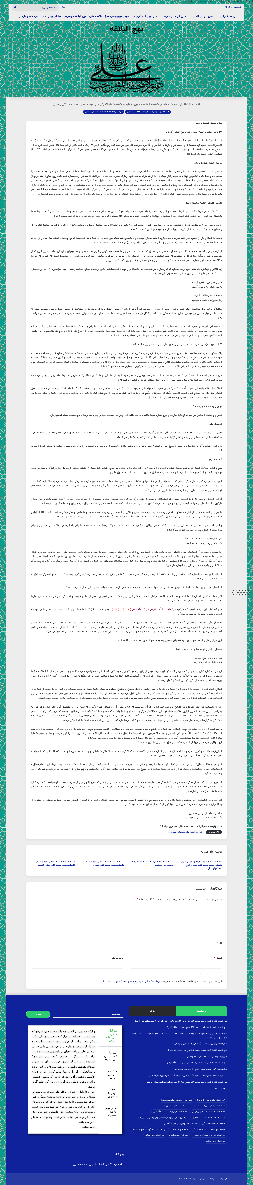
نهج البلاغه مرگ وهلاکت (215, 1141)
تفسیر (108, 1164)
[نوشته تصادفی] (63, 7)
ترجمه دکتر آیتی (227, 16)
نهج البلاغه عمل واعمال (178, 1135)
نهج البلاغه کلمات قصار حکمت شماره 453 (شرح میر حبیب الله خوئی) (197, 1063)
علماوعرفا (118, 1164)
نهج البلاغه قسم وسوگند (154, 1135)
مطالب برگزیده (53, 16)
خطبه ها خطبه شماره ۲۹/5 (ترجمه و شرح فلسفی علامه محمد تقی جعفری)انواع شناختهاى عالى (201, 865)
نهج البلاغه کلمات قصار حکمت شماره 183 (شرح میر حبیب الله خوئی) (197, 1027)
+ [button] (241, 592)
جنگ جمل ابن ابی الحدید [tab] (111, 1074)
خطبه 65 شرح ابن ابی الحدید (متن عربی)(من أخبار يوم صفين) (200, 1044)
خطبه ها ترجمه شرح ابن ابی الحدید (210, 1106)
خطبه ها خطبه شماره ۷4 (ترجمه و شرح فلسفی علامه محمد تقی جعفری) (105, 863)
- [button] (247, 592)
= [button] (235, 592)
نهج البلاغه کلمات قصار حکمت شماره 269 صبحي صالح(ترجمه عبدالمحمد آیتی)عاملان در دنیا (187, 1082)
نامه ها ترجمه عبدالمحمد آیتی (213, 1123)
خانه (195, 104)
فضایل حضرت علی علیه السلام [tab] (111, 1035)
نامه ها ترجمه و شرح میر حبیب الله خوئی (180, 1123)
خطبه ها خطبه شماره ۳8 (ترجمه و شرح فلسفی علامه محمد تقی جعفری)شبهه (55, 863)
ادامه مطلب (88, 1126)
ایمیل (218, 958)
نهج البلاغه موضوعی (75, 16)
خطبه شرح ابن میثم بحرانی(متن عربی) (176, 1100)
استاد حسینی (80, 1164)
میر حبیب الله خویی (146, 16)
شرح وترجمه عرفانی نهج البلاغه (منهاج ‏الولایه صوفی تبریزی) (164, 1117)
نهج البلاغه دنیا (138, 1129)
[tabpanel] (63, 1079)
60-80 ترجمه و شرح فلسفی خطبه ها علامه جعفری (162, 104)
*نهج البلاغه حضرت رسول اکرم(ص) (211, 1100)
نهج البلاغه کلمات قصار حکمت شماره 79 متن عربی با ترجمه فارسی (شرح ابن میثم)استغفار (188, 1075)
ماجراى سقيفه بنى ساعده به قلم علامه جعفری (207, 1056)
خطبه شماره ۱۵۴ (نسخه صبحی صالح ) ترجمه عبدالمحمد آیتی (200, 1069)
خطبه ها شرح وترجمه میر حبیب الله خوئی (170, 1111)
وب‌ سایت (117, 958)
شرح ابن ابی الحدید (202, 16)
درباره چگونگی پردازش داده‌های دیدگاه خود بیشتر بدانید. (129, 982)
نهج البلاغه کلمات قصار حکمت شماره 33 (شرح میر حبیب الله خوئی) (197, 1050)
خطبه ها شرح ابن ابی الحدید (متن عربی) (208, 1111)
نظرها (153, 1011)
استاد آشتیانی (96, 1164)
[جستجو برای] (15, 7)
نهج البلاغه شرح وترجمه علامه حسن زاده (209, 1135)
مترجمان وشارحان (29, 16)
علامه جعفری (95, 16)
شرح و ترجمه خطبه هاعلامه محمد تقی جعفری (104, 111)
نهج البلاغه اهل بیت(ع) (157, 1129)
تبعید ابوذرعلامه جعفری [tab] (110, 1093)
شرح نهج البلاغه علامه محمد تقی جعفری (186, 832)
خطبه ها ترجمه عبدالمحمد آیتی (179, 1106)
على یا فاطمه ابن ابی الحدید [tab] (110, 1056)
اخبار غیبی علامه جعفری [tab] (111, 1111)
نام (219, 943)
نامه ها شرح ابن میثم (180, 1129)
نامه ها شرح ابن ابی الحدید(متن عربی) (209, 1129)
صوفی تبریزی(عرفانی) (117, 16)
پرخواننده (201, 1011)
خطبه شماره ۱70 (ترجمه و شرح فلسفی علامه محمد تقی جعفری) (151, 863)
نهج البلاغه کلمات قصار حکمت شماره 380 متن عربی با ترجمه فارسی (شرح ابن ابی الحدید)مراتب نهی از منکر (181, 1021)
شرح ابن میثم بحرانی (174, 16)
